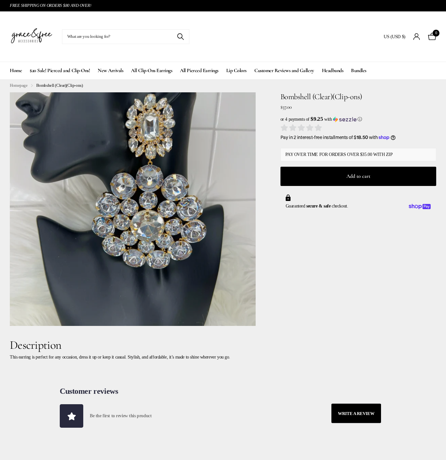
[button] (358, 119)
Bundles (358, 70)
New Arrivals (110, 70)
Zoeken (180, 36)
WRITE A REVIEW (356, 413)
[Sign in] (416, 36)
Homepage (19, 85)
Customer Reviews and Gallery (284, 70)
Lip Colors (236, 70)
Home (16, 70)
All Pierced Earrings (199, 70)
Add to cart (358, 176)
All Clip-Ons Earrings (151, 70)
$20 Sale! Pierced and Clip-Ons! (60, 70)
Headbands (332, 70)
